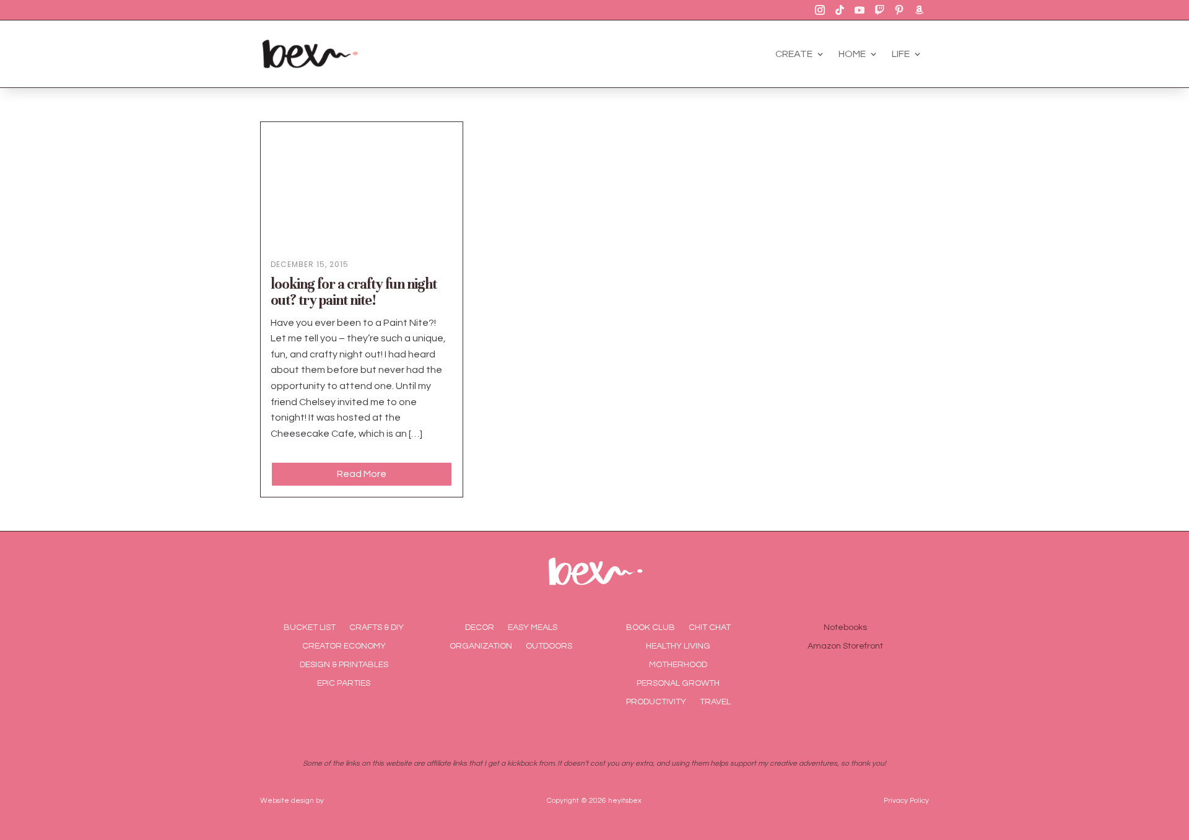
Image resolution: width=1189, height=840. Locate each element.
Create (793, 54)
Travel (715, 702)
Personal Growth (678, 683)
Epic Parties (343, 683)
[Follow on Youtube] (859, 10)
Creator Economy (344, 646)
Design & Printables (344, 664)
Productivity (656, 702)
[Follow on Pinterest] (899, 10)
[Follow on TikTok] (840, 10)
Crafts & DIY (376, 627)
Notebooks (845, 627)
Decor (479, 627)
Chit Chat (710, 627)
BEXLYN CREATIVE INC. (365, 801)
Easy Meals (532, 627)
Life (901, 54)
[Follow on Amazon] (919, 10)
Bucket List (310, 627)
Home (852, 54)
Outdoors (549, 646)
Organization (481, 646)
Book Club (650, 627)
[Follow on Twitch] (879, 10)
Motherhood (678, 664)
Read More (361, 474)
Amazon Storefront (845, 646)
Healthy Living (678, 646)
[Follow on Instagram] (820, 10)
